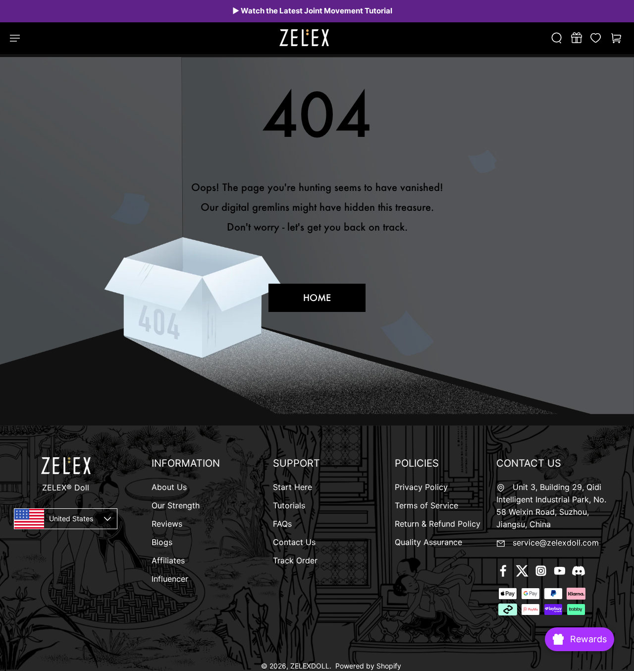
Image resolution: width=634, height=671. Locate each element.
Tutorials (289, 505)
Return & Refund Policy (437, 524)
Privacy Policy (421, 487)
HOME (317, 298)
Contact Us (294, 542)
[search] (561, 38)
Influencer (170, 579)
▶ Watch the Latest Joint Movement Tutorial (312, 10)
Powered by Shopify (368, 666)
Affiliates (168, 560)
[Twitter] (522, 571)
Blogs (162, 542)
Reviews (167, 524)
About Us (169, 487)
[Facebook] (503, 571)
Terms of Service (426, 505)
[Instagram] (541, 571)
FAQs (282, 524)
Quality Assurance (428, 542)
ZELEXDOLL (309, 666)
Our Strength (176, 505)
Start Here (292, 487)
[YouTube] (560, 571)
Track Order (295, 560)
